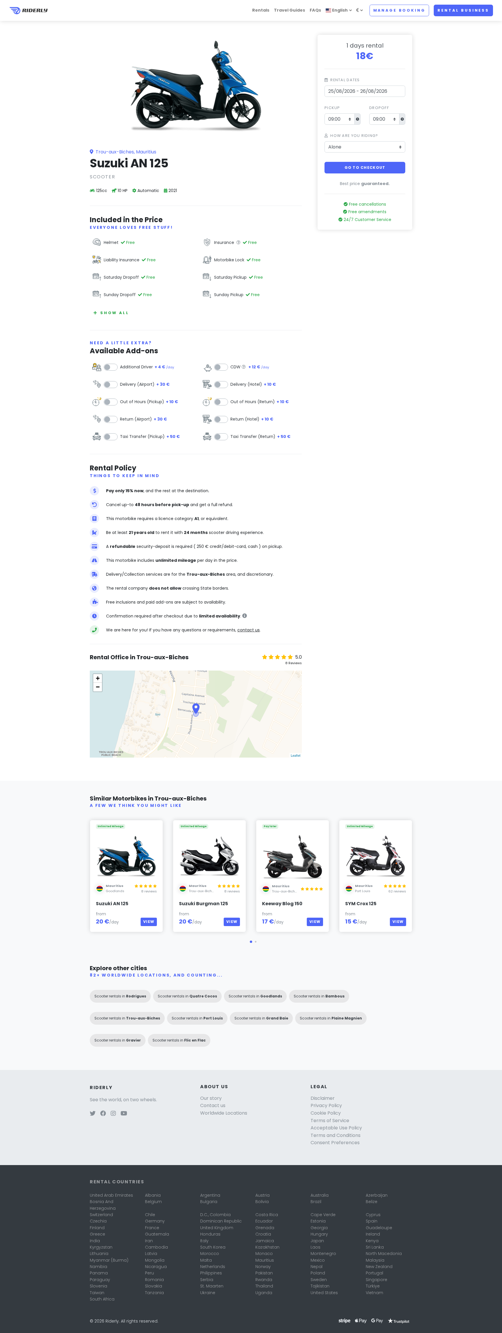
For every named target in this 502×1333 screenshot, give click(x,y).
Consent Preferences (335, 1142)
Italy (204, 1241)
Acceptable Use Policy (336, 1127)
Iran (149, 1241)
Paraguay (100, 1280)
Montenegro (323, 1253)
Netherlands (212, 1266)
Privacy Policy (326, 1105)
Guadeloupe (379, 1228)
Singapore (376, 1280)
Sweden (319, 1280)
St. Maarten (211, 1286)
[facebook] (103, 1114)
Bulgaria (208, 1202)
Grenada (264, 1228)
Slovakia (153, 1286)
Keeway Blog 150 (282, 903)
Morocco (209, 1253)
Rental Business (463, 10)
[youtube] (124, 1114)
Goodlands (115, 891)
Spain (371, 1221)
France (152, 1228)
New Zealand (379, 1266)
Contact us (212, 1105)
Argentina (210, 1195)
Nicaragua (156, 1266)
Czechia (98, 1221)
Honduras (210, 1234)
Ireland (373, 1234)
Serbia (206, 1280)
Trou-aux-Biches (202, 891)
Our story (211, 1098)
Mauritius (264, 1260)
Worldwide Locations (223, 1113)
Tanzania (154, 1293)
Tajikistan (320, 1286)
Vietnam (374, 1293)
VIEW (148, 921)
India (95, 1241)
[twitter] (93, 1114)
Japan (317, 1241)
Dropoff (379, 107)
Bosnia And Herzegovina (103, 1205)
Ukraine (207, 1293)
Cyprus (373, 1215)
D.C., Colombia (215, 1215)
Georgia (319, 1228)
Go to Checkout (365, 167)
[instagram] (113, 1114)
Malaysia (375, 1260)
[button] (251, 942)
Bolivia (262, 1202)
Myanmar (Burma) (109, 1260)
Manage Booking (399, 10)
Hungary (319, 1234)
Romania (154, 1280)
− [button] (98, 687)
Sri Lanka (375, 1247)
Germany (155, 1221)
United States (324, 1293)
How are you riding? (354, 135)
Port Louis (362, 891)
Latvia (151, 1253)
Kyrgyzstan (101, 1247)
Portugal (374, 1273)
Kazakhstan (267, 1247)
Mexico (318, 1260)
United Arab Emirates (111, 1195)
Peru (149, 1273)
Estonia (318, 1221)
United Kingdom (216, 1228)
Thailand (264, 1286)
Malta (206, 1260)
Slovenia (98, 1286)
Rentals (260, 10)
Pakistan (264, 1273)
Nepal (316, 1266)
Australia (320, 1195)
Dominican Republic (221, 1221)
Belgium (153, 1202)
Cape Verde (323, 1215)
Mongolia (154, 1260)
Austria (262, 1195)
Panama (99, 1273)
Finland (97, 1228)
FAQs (315, 10)
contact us (248, 630)
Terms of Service (330, 1120)
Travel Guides (289, 10)
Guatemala (157, 1234)
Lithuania (99, 1253)
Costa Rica (266, 1215)
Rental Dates (345, 79)
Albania (153, 1195)
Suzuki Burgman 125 (203, 903)
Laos (315, 1247)
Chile (150, 1215)
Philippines (211, 1273)
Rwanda (263, 1280)
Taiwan (97, 1293)
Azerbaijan (377, 1195)
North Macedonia (384, 1253)
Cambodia (156, 1247)
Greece (97, 1234)
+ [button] (98, 678)
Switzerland (101, 1215)
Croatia (263, 1234)
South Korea (212, 1247)
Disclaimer (323, 1098)
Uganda (263, 1293)
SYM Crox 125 (360, 903)
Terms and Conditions (336, 1135)
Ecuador (264, 1221)
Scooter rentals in (120, 996)
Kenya (372, 1241)
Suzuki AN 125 (112, 903)
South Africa (102, 1299)
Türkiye (373, 1286)
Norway (263, 1266)
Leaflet (295, 755)
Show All (114, 312)
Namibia (98, 1266)
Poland (318, 1273)
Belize (371, 1202)
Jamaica (264, 1241)
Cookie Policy (326, 1113)
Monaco (264, 1253)
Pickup (332, 107)
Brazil (316, 1202)
